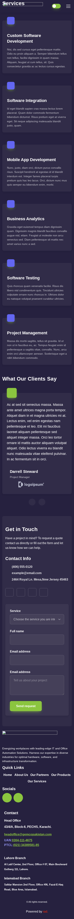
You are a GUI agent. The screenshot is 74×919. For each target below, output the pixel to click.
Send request (25, 706)
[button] (9, 592)
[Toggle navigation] (68, 6)
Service (15, 611)
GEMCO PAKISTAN (25, 6)
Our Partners (39, 774)
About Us (21, 774)
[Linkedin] (18, 797)
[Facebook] (7, 797)
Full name (17, 631)
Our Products (61, 774)
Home (7, 774)
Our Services (37, 781)
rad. (45, 911)
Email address (20, 651)
